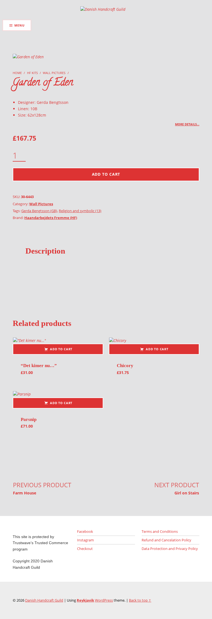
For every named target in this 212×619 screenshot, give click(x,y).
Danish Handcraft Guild (44, 600)
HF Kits (32, 73)
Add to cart (106, 174)
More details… (187, 124)
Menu (19, 25)
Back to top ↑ (140, 600)
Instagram (85, 540)
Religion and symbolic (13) (80, 210)
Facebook (85, 531)
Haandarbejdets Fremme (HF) (50, 217)
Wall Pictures (54, 73)
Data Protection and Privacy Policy (170, 548)
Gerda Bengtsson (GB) (39, 210)
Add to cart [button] (61, 349)
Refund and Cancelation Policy (166, 540)
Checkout (85, 548)
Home (17, 73)
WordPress (104, 600)
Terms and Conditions (160, 531)
